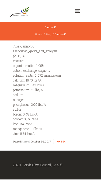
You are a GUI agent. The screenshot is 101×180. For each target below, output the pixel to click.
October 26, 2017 (41, 141)
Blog (48, 34)
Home (38, 34)
